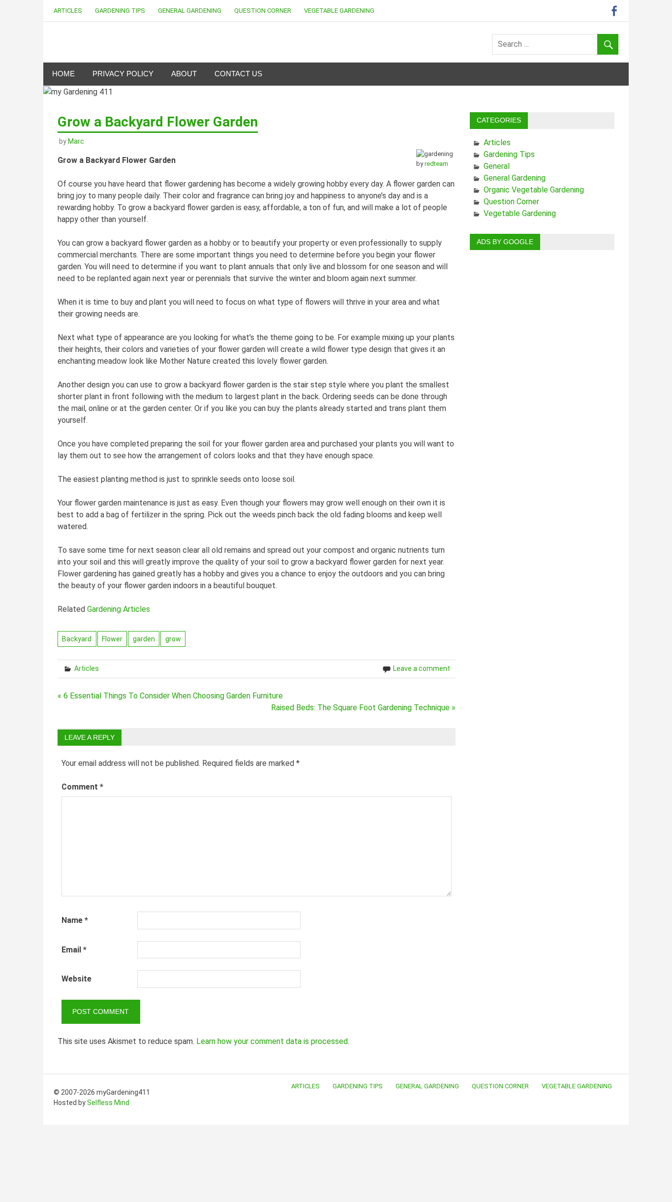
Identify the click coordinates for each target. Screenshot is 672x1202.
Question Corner (262, 10)
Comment (82, 786)
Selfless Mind (108, 1103)
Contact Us (238, 73)
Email (74, 949)
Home (63, 73)
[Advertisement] (542, 405)
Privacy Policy (122, 73)
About (184, 73)
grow (173, 639)
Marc (76, 141)
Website (76, 978)
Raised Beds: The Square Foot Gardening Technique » (363, 707)
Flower (112, 639)
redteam (436, 163)
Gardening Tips (120, 10)
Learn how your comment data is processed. (272, 1041)
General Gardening (189, 10)
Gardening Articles (118, 609)
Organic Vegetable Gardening (534, 189)
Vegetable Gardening (339, 10)
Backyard (77, 639)
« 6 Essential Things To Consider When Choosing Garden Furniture (170, 695)
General (497, 166)
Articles (68, 10)
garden (144, 639)
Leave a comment (421, 668)
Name (74, 920)
